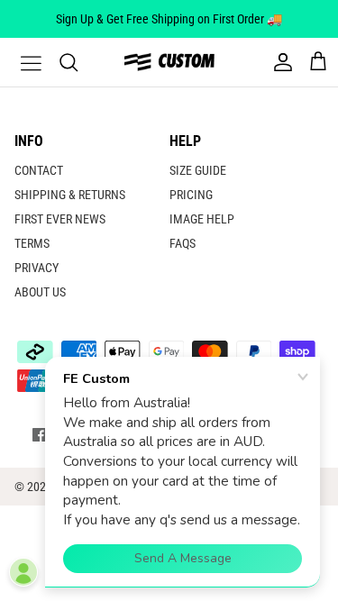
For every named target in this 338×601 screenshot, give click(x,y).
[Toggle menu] (20, 62)
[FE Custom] (169, 61)
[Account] (278, 62)
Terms (32, 243)
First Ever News (59, 219)
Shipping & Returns (69, 194)
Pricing (191, 194)
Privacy (36, 267)
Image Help (201, 219)
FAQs (182, 243)
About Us (40, 292)
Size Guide (197, 170)
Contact (38, 170)
